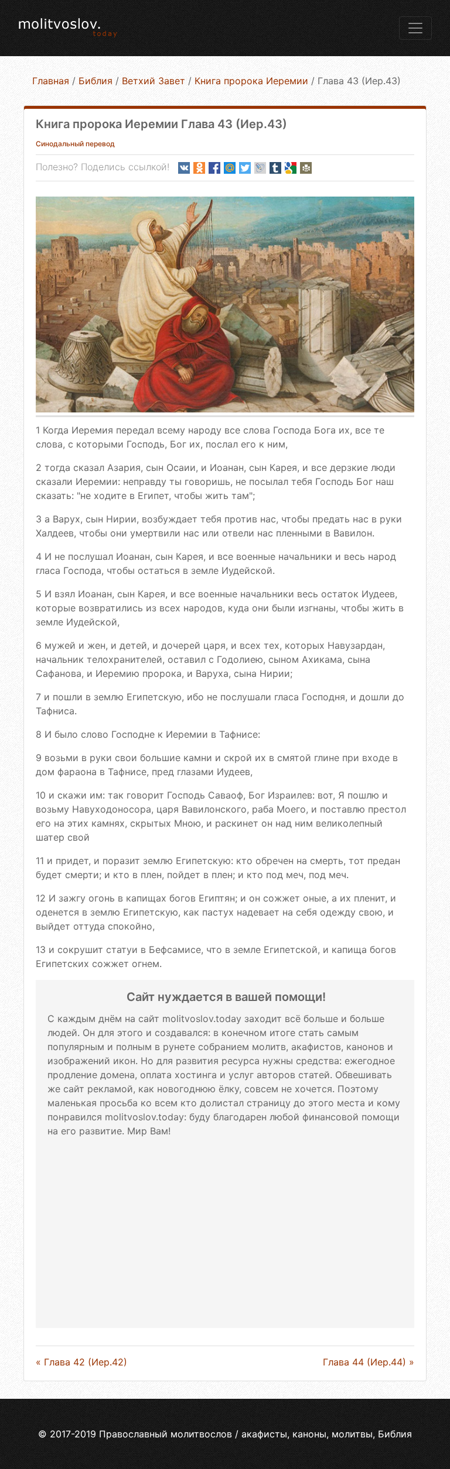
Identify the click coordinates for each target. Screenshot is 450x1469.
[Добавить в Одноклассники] (199, 168)
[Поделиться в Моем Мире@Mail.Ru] (230, 168)
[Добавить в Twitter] (245, 168)
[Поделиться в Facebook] (214, 168)
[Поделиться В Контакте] (184, 168)
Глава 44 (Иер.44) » (368, 1362)
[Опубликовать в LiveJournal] (260, 168)
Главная (50, 81)
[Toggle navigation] (415, 28)
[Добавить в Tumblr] (275, 168)
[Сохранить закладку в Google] (290, 168)
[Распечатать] (306, 168)
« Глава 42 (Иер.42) (81, 1362)
